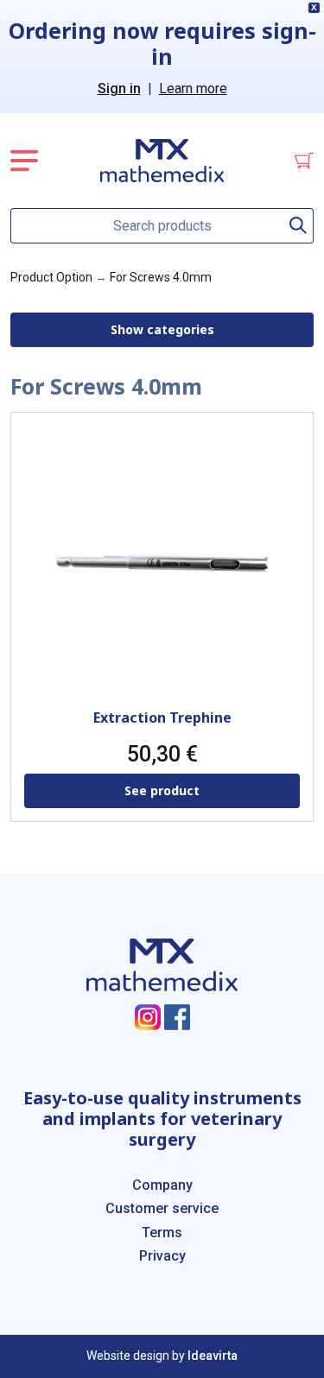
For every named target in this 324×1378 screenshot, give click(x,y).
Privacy (162, 1256)
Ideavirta (212, 1355)
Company (162, 1185)
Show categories (162, 329)
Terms (162, 1232)
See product (162, 790)
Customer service (162, 1208)
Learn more (193, 88)
